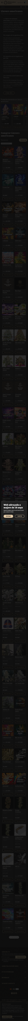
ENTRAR (8, 516)
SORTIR (19, 516)
